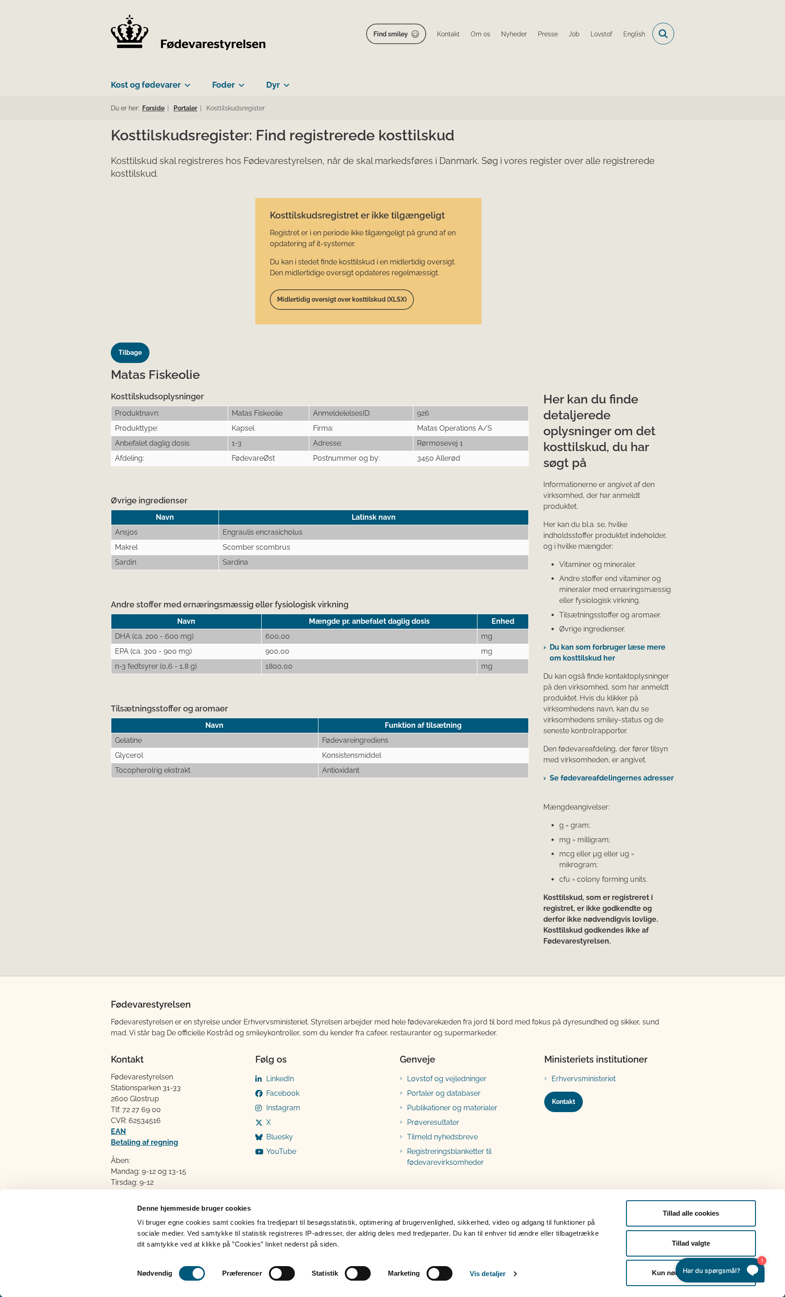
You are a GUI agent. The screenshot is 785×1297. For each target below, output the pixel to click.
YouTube (281, 1151)
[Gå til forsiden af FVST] (188, 34)
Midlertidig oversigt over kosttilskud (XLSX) (342, 299)
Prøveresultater (433, 1122)
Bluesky (279, 1137)
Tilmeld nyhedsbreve (442, 1137)
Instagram (283, 1107)
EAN (118, 1131)
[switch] (282, 1273)
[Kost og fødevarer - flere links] (185, 81)
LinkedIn (280, 1078)
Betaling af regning (144, 1142)
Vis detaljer (488, 1273)
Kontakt (563, 1101)
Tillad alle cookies (691, 1213)
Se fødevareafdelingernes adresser (612, 778)
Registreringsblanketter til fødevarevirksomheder (449, 1157)
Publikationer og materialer (452, 1107)
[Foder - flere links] (239, 81)
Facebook (282, 1093)
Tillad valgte (691, 1243)
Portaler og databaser (444, 1093)
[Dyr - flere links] (284, 81)
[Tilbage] (134, 344)
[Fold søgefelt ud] (663, 34)
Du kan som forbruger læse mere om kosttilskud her (608, 652)
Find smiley (390, 34)
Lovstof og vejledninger (447, 1078)
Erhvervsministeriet (583, 1078)
